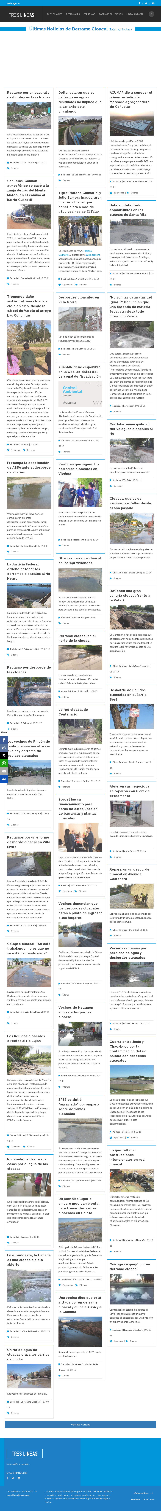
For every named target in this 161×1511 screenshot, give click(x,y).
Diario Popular (136, 762)
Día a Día (133, 930)
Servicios (135, 1499)
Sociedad (14, 162)
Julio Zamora (93, 254)
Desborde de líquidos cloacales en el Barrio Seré (128, 694)
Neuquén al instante (133, 1330)
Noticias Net (78, 617)
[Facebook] (141, 3)
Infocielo (126, 1132)
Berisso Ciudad (28, 546)
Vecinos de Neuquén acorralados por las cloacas (75, 1012)
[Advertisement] (80, 58)
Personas (89, 14)
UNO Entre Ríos (78, 885)
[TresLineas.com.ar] (24, 14)
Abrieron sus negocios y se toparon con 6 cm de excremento (130, 791)
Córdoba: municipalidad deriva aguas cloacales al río (131, 429)
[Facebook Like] (4, 748)
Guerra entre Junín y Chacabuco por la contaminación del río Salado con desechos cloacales (128, 1051)
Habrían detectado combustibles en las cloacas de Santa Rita (128, 210)
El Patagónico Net (30, 649)
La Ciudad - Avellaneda (83, 440)
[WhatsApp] (4, 763)
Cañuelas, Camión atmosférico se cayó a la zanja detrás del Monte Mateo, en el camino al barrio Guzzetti (28, 190)
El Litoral (82, 691)
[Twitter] (147, 3)
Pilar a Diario (78, 348)
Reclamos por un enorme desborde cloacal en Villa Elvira (28, 842)
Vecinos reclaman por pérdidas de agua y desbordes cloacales (128, 953)
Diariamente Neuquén (134, 1240)
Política (65, 279)
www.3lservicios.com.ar (18, 1495)
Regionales (73, 14)
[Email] (4, 771)
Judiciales (15, 649)
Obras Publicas (119, 572)
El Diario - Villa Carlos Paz (136, 273)
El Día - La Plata (28, 162)
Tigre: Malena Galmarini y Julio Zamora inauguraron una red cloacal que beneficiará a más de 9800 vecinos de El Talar (80, 202)
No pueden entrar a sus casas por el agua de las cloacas (27, 1164)
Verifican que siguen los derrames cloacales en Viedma (78, 469)
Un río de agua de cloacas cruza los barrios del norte (28, 1354)
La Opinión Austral (81, 1180)
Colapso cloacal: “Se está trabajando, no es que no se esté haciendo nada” (28, 948)
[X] (4, 755)
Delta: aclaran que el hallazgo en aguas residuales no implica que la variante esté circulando (80, 102)
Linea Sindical (135, 14)
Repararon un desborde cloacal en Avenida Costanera (130, 874)
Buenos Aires (54, 14)
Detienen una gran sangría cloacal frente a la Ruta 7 (130, 595)
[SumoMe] (4, 779)
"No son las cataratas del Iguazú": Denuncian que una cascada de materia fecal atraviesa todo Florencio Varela (131, 307)
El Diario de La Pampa (31, 1012)
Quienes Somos (142, 1493)
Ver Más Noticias (80, 1424)
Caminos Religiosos (111, 14)
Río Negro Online (79, 539)
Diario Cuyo (135, 572)
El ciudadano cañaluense (135, 181)
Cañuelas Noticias (30, 278)
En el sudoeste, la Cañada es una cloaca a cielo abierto (29, 1259)
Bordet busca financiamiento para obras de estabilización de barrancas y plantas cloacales (78, 809)
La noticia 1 (129, 406)
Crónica (24, 1237)
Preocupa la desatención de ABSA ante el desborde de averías (29, 467)
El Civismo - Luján (35, 1135)
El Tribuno (26, 723)
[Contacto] (153, 3)
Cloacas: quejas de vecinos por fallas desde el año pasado (130, 503)
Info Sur (25, 444)
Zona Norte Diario (79, 279)
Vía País (127, 480)
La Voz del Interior (81, 174)
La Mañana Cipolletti (31, 1402)
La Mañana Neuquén (139, 666)
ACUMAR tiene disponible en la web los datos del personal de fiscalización (79, 371)
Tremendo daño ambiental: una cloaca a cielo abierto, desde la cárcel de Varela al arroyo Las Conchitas (29, 306)
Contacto (149, 1499)
